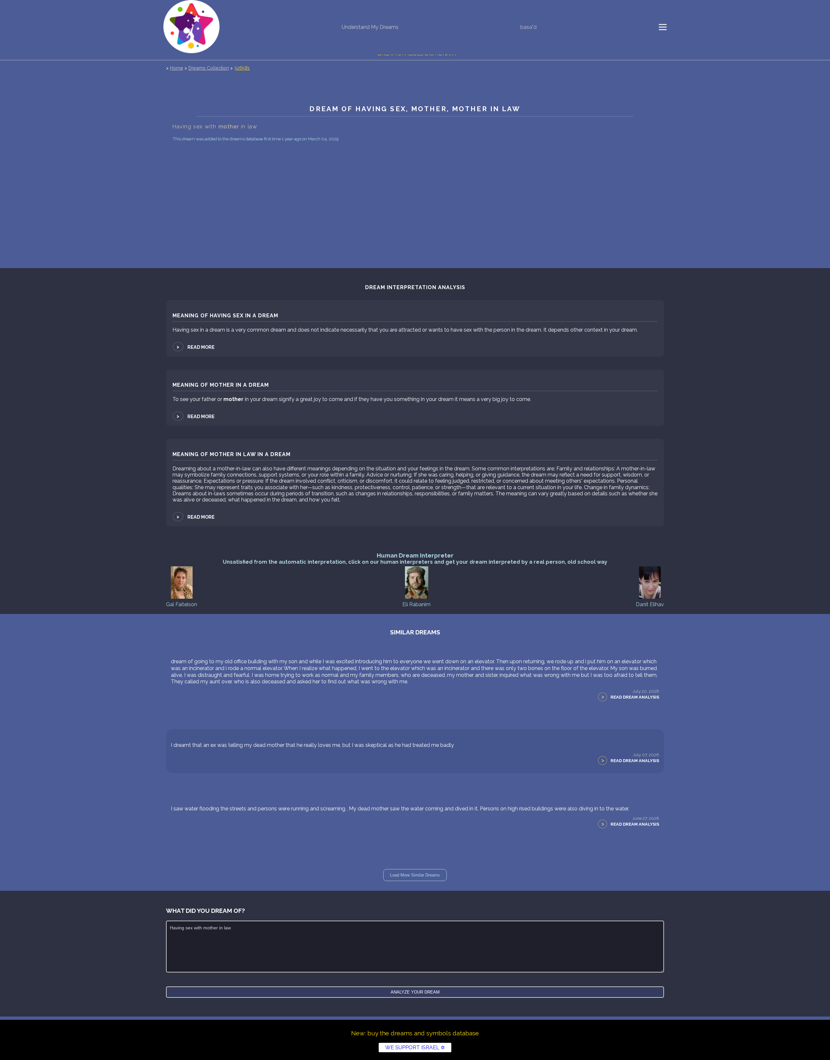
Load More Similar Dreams (415, 875)
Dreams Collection (208, 68)
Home (176, 68)
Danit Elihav (650, 604)
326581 (242, 68)
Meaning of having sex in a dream (225, 315)
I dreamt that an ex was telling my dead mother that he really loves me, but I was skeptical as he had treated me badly (312, 745)
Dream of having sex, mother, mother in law (414, 109)
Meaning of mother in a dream (220, 385)
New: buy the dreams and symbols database (415, 1033)
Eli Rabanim (416, 604)
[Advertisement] (415, 192)
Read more (195, 347)
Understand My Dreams (370, 27)
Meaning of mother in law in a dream (231, 454)
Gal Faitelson (181, 604)
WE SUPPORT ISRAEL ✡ (415, 1047)
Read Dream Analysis (635, 697)
